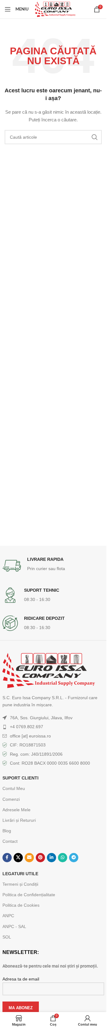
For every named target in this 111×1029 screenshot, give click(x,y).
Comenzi (11, 799)
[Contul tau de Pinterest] (40, 857)
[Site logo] (55, 8)
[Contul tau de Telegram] (73, 857)
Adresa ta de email (20, 978)
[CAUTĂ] (95, 137)
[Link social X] (18, 857)
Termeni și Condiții (20, 884)
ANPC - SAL (14, 926)
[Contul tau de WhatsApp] (62, 857)
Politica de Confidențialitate (28, 894)
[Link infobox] (53, 565)
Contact (10, 841)
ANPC (8, 915)
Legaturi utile (20, 873)
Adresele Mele (16, 809)
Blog (6, 830)
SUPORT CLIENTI (20, 777)
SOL (6, 936)
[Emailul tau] (29, 857)
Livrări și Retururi (19, 820)
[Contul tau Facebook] (7, 857)
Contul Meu (13, 788)
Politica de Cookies (20, 905)
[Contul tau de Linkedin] (51, 857)
